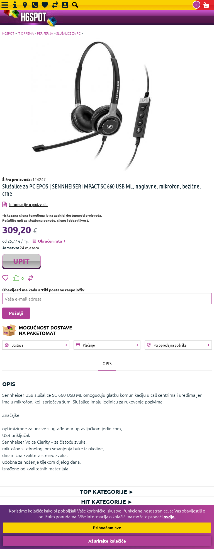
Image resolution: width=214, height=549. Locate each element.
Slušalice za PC (68, 33)
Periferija (45, 33)
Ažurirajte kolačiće (107, 541)
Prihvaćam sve (107, 527)
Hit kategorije (107, 501)
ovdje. (170, 516)
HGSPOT (8, 33)
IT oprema (26, 33)
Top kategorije (107, 491)
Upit (21, 260)
